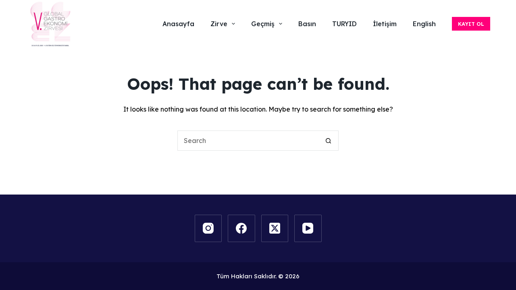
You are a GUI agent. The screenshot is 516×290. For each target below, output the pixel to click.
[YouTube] (308, 228)
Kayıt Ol (471, 24)
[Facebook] (241, 228)
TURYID (344, 24)
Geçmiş (263, 24)
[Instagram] (208, 228)
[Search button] (328, 140)
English (424, 24)
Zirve (218, 24)
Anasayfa (178, 24)
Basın (307, 24)
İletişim (385, 24)
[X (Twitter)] (275, 228)
